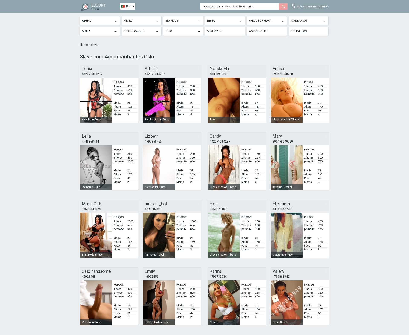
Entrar (313, 6)
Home (84, 44)
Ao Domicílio (258, 31)
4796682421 (153, 209)
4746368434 (90, 141)
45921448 (88, 277)
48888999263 (219, 74)
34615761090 (219, 209)
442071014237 (92, 74)
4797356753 (153, 141)
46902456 (151, 277)
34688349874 (91, 209)
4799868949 (280, 277)
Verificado (214, 31)
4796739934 (218, 277)
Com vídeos (299, 31)
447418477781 (282, 209)
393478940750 (282, 74)
